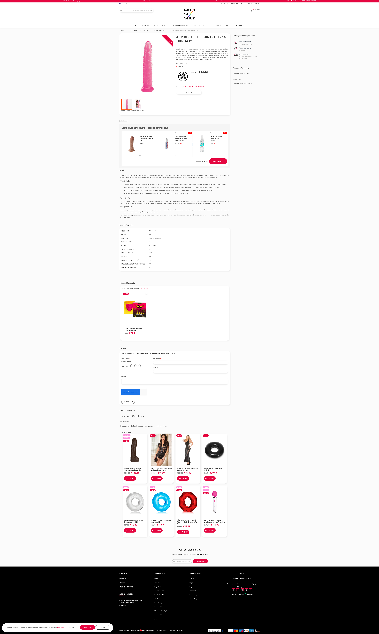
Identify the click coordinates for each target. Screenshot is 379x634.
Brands (156, 578)
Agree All (87, 627)
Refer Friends (123, 121)
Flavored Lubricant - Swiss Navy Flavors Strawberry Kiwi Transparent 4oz (181, 138)
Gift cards (157, 583)
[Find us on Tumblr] (246, 589)
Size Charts (157, 599)
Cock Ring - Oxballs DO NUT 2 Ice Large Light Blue (161, 521)
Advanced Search (159, 591)
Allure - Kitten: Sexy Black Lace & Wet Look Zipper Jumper (161, 469)
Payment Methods (159, 607)
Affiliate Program (194, 599)
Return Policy (158, 603)
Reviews (122, 348)
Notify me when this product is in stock (191, 86)
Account (192, 578)
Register (192, 587)
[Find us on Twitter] (237, 589)
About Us (122, 583)
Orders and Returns (159, 615)
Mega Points (158, 587)
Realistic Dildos (159, 30)
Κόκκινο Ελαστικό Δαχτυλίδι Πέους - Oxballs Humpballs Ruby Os (187, 522)
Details (122, 170)
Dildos (146, 30)
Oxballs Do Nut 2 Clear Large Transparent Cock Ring (133, 521)
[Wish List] (146, 296)
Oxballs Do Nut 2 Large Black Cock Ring (213, 469)
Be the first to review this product (132, 111)
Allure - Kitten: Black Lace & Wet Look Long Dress (187, 469)
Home (122, 30)
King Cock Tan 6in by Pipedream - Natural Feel (146, 138)
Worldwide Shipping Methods (163, 611)
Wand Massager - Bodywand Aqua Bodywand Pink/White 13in (214, 521)
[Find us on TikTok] (250, 589)
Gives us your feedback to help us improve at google (242, 584)
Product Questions (127, 410)
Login (191, 583)
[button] (169, 67)
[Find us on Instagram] (242, 589)
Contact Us (122, 578)
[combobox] (136, 10)
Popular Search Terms (160, 595)
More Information (126, 225)
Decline (102, 627)
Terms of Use (193, 591)
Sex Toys (134, 30)
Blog (155, 619)
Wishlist (225, 4)
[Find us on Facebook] (233, 589)
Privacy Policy (193, 595)
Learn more (60, 627)
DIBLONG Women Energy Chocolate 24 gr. (134, 329)
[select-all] (145, 288)
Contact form (123, 605)
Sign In (257, 4)
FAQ (242, 4)
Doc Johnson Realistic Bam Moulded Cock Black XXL (133, 469)
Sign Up (249, 4)
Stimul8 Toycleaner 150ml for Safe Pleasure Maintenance (217, 138)
